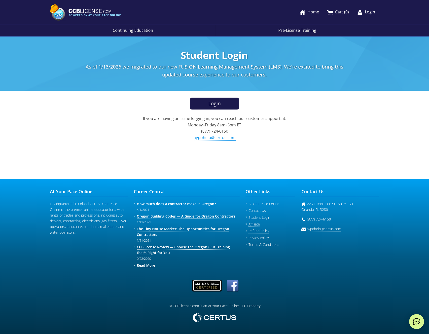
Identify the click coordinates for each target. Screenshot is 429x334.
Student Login (259, 217)
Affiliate (254, 224)
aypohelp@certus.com (215, 137)
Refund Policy (259, 230)
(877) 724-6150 (214, 131)
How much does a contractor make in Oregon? (176, 203)
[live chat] (416, 321)
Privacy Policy (259, 237)
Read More (146, 265)
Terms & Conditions (264, 244)
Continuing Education (133, 30)
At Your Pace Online (264, 203)
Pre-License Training (297, 30)
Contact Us (257, 210)
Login (214, 103)
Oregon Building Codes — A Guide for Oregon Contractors (186, 216)
